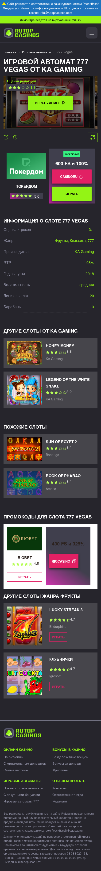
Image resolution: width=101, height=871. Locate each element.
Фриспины (60, 769)
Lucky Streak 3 (66, 609)
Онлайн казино (18, 749)
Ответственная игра (67, 794)
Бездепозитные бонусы (70, 756)
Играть (72, 193)
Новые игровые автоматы (23, 788)
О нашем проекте (68, 780)
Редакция (59, 801)
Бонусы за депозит (66, 763)
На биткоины (13, 756)
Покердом (26, 186)
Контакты (59, 788)
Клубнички (61, 659)
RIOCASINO (61, 561)
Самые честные (16, 769)
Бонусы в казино (68, 749)
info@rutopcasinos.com (56, 12)
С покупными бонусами (22, 794)
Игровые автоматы (22, 780)
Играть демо (47, 102)
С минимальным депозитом (25, 763)
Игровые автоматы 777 (21, 801)
